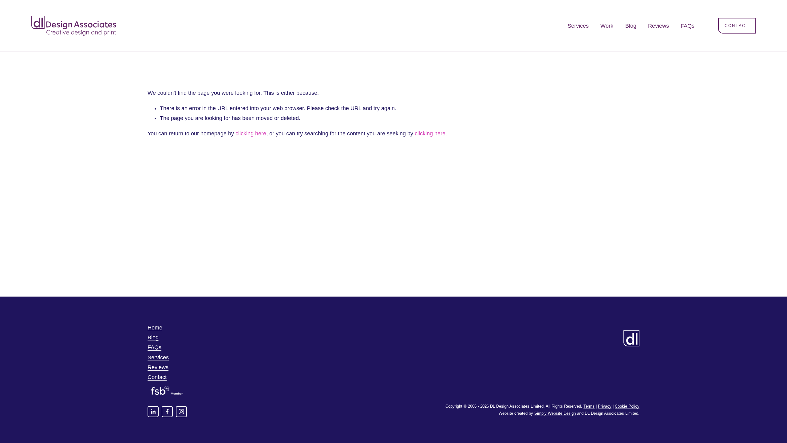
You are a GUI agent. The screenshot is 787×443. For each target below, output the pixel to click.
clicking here (250, 133)
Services (578, 26)
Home (155, 328)
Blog (630, 26)
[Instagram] (181, 411)
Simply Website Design (555, 413)
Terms (589, 406)
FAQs (687, 26)
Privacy (604, 406)
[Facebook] (167, 411)
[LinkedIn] (153, 411)
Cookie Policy (627, 406)
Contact (737, 25)
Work (606, 26)
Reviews (658, 26)
